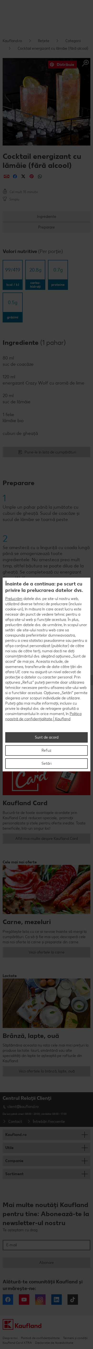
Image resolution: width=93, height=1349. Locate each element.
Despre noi (10, 1338)
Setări (46, 763)
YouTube (24, 1299)
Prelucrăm (13, 598)
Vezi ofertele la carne (47, 952)
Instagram (40, 1299)
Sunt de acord (46, 737)
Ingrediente (46, 216)
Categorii (73, 41)
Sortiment (14, 1174)
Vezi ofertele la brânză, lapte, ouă (47, 1071)
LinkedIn (56, 1299)
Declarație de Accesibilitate (54, 1342)
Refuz (46, 750)
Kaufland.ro (12, 41)
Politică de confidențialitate (40, 1338)
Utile (9, 1147)
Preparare (46, 227)
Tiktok (72, 1299)
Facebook (8, 1299)
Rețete (43, 41)
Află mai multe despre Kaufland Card (46, 838)
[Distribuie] (6, 176)
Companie (14, 1161)
